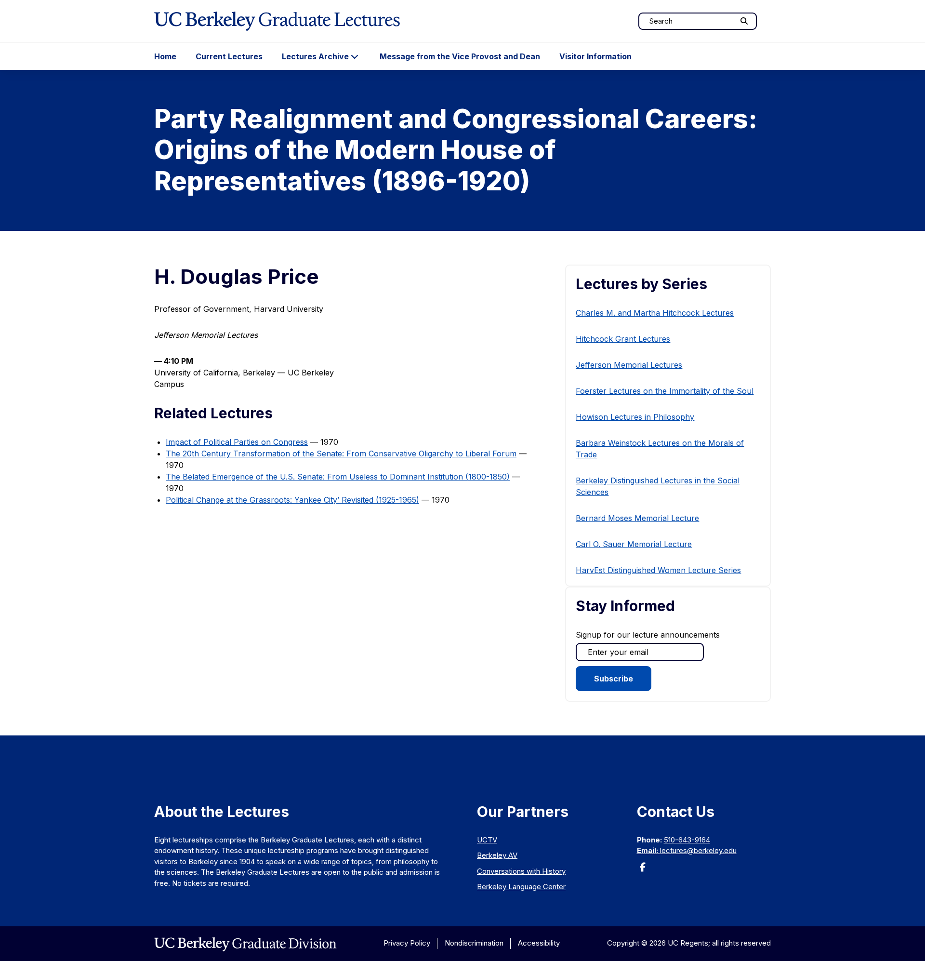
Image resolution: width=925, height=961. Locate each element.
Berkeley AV (497, 855)
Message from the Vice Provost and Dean (460, 56)
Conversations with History (521, 871)
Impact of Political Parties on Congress (237, 442)
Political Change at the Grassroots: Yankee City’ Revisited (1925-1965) (292, 500)
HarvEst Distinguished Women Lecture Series (658, 570)
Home (165, 56)
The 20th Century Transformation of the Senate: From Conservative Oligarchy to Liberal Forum (341, 453)
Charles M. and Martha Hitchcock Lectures (655, 313)
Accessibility (539, 943)
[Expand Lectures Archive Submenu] (354, 56)
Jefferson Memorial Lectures (629, 365)
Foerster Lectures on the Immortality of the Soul (664, 391)
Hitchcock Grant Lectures (623, 339)
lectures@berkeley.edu (698, 850)
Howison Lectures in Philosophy (635, 417)
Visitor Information (595, 56)
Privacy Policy (406, 943)
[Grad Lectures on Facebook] (642, 870)
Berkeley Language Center (521, 886)
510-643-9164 (687, 839)
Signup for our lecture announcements (648, 635)
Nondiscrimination (474, 943)
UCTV (487, 839)
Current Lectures (229, 56)
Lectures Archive (315, 56)
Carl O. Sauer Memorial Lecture (634, 544)
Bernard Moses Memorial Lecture (637, 518)
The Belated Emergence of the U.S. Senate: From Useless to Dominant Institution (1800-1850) (338, 476)
